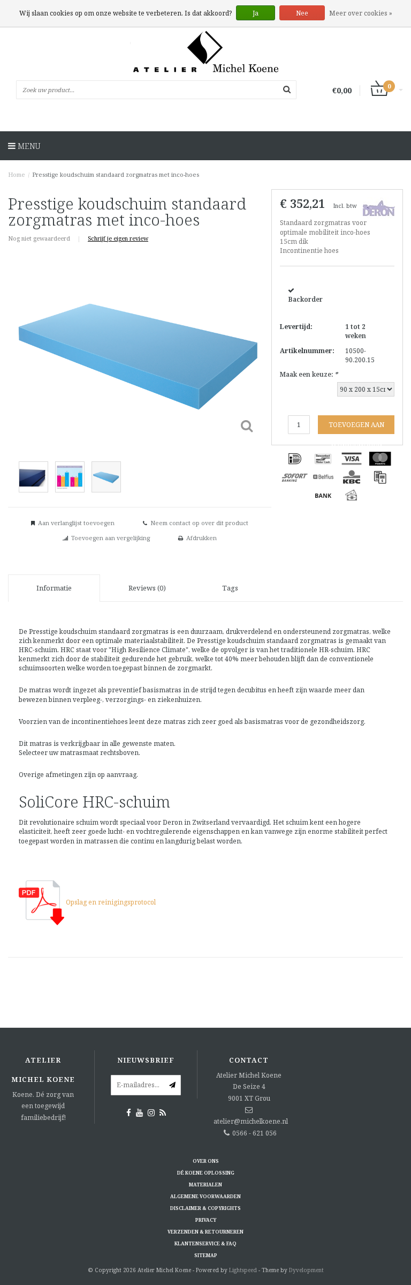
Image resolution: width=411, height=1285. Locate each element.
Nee (302, 13)
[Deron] (379, 207)
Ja (255, 13)
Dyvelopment (306, 1270)
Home (16, 174)
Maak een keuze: (309, 374)
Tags (230, 588)
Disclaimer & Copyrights (205, 1208)
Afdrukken (201, 538)
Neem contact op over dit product (199, 523)
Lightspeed (243, 1270)
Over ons (206, 1160)
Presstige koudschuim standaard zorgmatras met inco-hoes (115, 174)
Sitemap (205, 1255)
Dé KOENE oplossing (205, 1172)
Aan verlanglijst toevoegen (76, 523)
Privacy (205, 1219)
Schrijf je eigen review (118, 238)
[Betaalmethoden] (294, 459)
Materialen (205, 1184)
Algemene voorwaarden (205, 1196)
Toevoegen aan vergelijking (110, 538)
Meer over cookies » (360, 13)
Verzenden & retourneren (205, 1231)
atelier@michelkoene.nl (251, 1121)
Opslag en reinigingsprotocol (110, 902)
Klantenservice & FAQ (205, 1243)
